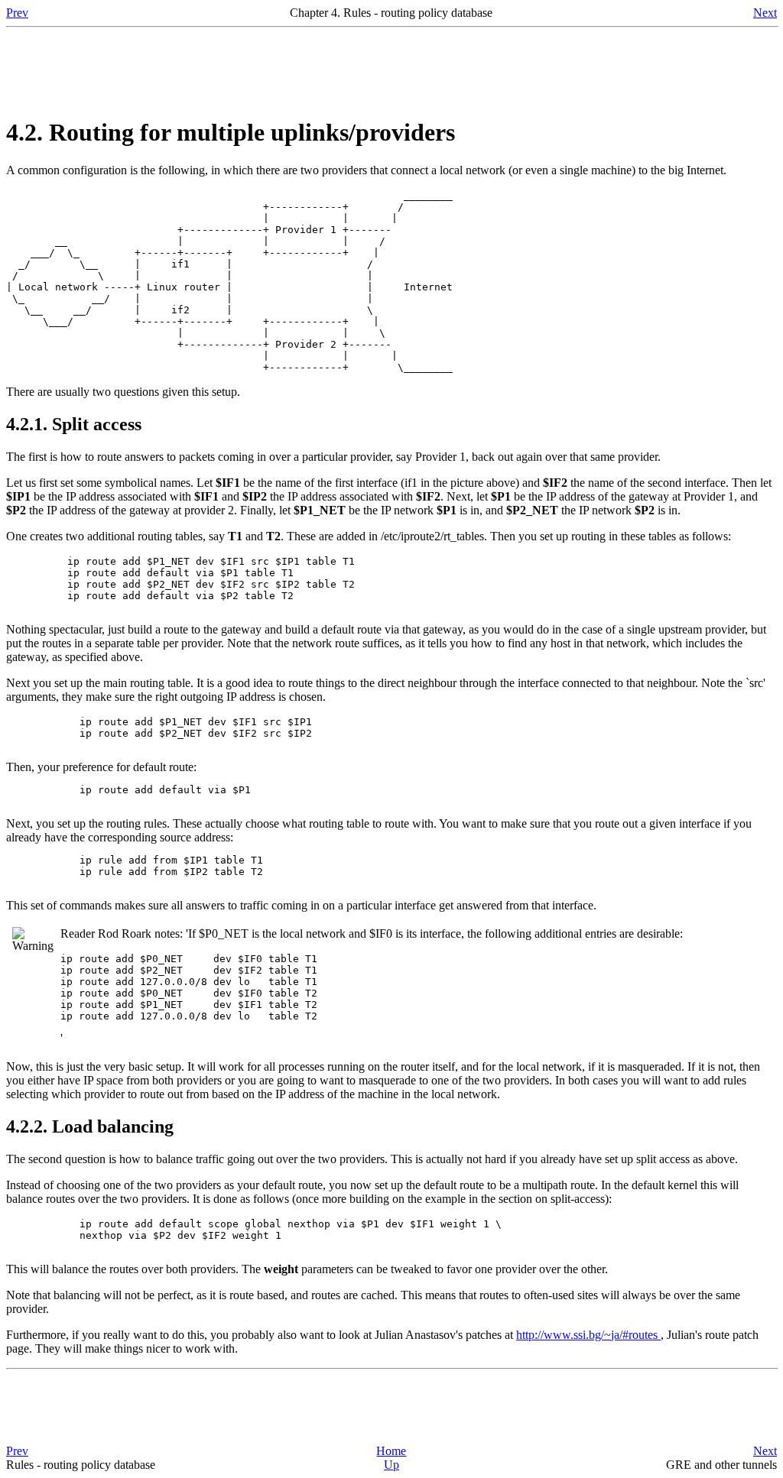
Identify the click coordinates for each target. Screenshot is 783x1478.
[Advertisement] (391, 68)
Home (391, 1450)
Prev (17, 12)
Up (391, 1464)
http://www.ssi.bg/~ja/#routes (588, 1334)
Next (765, 12)
